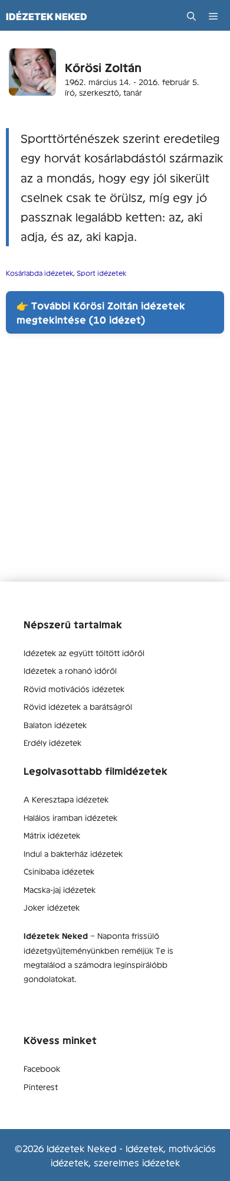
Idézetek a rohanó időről (70, 670)
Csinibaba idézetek (59, 871)
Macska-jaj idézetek (60, 889)
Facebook (42, 1068)
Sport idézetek (101, 273)
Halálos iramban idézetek (70, 817)
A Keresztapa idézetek (66, 799)
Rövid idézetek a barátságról (78, 706)
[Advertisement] (115, 466)
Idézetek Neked (46, 16)
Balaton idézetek (55, 724)
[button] (191, 16)
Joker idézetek (52, 907)
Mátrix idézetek (52, 835)
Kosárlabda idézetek (39, 273)
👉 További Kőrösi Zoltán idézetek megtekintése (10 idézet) (101, 312)
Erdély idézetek (52, 742)
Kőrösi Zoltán (103, 67)
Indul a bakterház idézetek (73, 853)
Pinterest (41, 1086)
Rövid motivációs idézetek (74, 688)
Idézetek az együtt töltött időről (84, 652)
